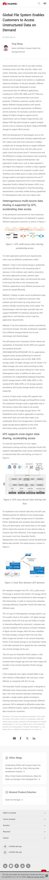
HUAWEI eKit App (15, 846)
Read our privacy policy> (36, 877)
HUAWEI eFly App (15, 852)
